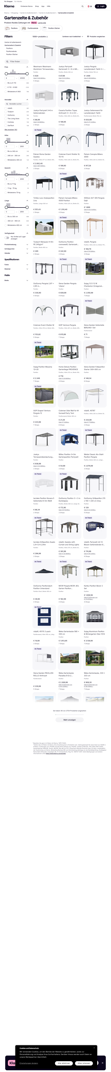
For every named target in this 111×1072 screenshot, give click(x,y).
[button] (90, 6)
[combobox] (73, 36)
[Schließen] (94, 1047)
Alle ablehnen (64, 1063)
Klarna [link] (6, 13)
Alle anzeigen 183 (11, 129)
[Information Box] (47, 37)
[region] (56, 1057)
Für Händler (18, 1)
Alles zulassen (84, 1063)
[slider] (6, 73)
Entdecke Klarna (27, 6)
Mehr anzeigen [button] (70, 720)
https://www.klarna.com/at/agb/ (56, 753)
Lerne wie (42, 23)
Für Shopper (8, 1)
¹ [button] (90, 598)
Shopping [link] (14, 13)
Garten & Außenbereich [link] (28, 13)
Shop (37, 6)
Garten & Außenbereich (13, 42)
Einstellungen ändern (29, 1063)
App (42, 6)
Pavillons (9, 48)
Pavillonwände (11, 51)
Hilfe (48, 6)
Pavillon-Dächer (12, 54)
